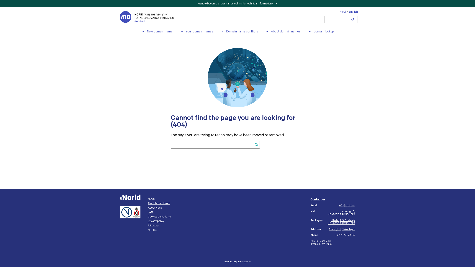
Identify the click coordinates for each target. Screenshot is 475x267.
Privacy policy (156, 221)
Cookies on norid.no (159, 216)
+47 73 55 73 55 (345, 235)
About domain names (285, 31)
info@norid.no (347, 205)
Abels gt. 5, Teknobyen (342, 229)
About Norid (155, 207)
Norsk (343, 11)
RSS (154, 230)
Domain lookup (324, 31)
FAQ (150, 212)
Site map (153, 225)
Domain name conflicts (242, 31)
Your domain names (199, 31)
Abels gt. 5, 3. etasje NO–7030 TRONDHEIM (341, 222)
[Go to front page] (147, 17)
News (151, 198)
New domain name (160, 31)
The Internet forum (159, 203)
